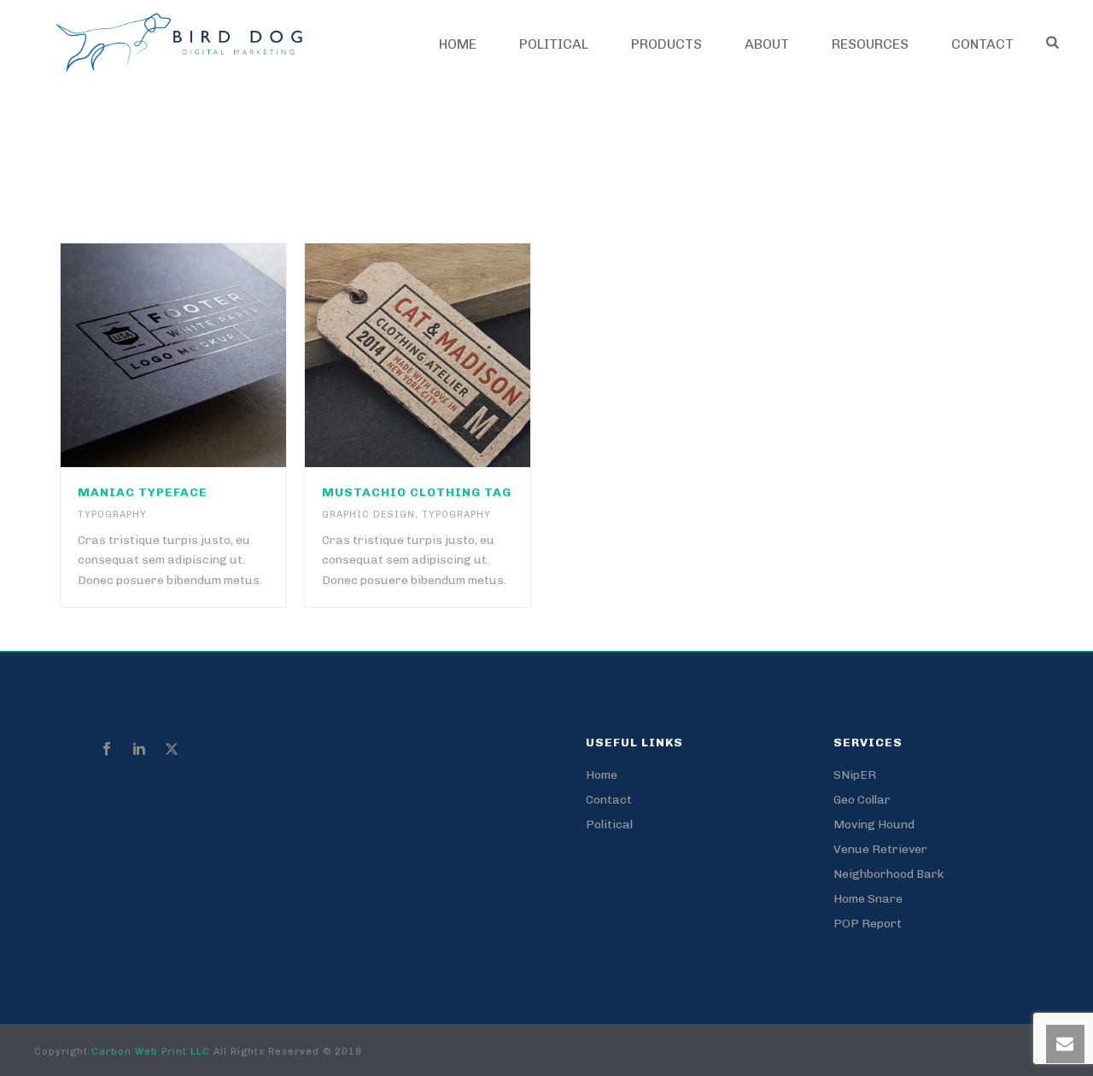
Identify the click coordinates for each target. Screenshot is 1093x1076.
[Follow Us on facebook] (107, 750)
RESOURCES (870, 44)
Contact (609, 799)
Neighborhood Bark (888, 874)
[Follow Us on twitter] (171, 750)
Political (609, 824)
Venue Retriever (880, 849)
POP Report (867, 923)
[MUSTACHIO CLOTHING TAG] (450, 355)
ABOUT (767, 44)
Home (457, 44)
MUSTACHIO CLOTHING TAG (416, 492)
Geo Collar (862, 799)
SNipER (854, 775)
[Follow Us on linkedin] (139, 750)
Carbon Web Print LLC (152, 1051)
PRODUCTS (666, 44)
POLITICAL (553, 44)
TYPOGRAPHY (112, 514)
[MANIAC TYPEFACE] (205, 355)
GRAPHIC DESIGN (368, 514)
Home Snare (868, 899)
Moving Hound (874, 824)
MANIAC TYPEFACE (142, 492)
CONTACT (982, 44)
